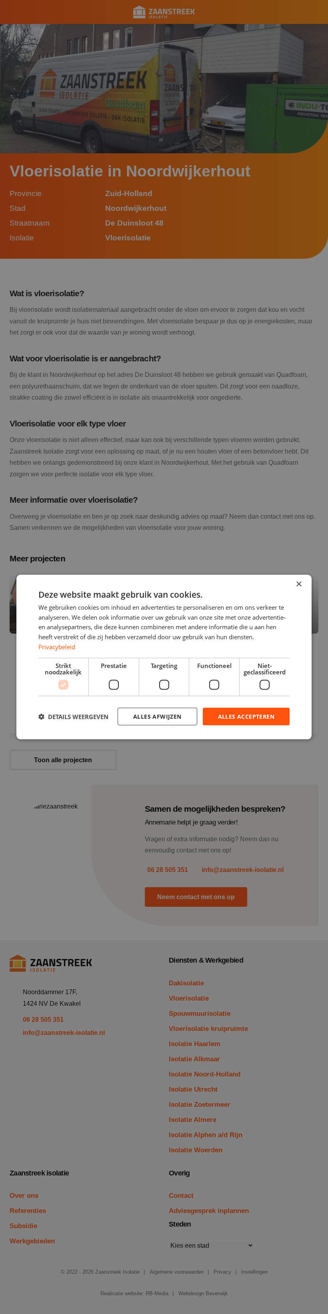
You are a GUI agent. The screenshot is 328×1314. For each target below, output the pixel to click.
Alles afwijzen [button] (157, 716)
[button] (73, 716)
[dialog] (164, 657)
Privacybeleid (56, 646)
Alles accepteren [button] (246, 716)
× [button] (299, 584)
